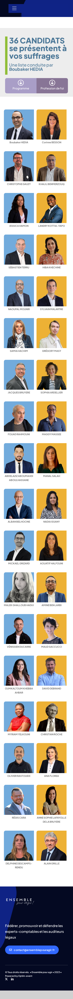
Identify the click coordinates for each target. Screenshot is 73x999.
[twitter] (6, 979)
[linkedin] (12, 979)
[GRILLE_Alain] (20, 898)
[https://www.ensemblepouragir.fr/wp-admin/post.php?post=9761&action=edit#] (20, 85)
